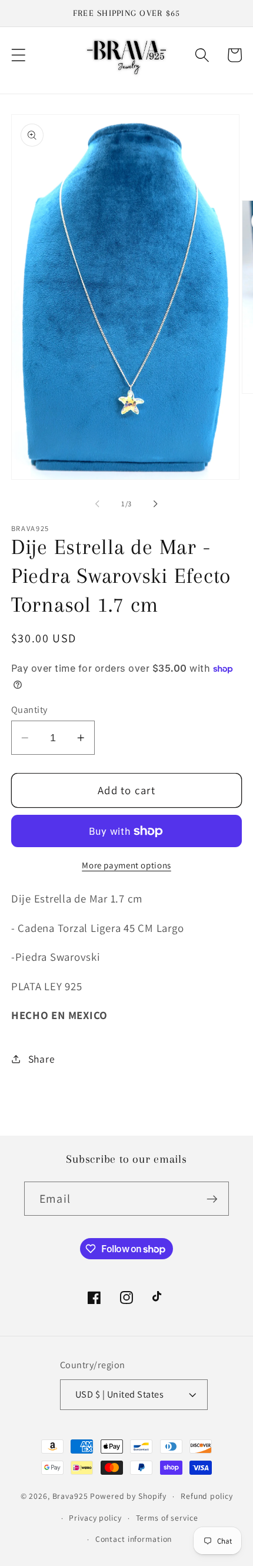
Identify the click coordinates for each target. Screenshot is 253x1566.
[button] (18, 55)
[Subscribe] (212, 1199)
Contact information (133, 1539)
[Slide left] (98, 504)
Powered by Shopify (128, 1496)
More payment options (126, 865)
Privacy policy (95, 1517)
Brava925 (70, 1496)
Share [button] (41, 1059)
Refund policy (206, 1496)
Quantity (29, 709)
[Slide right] (156, 504)
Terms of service (167, 1517)
